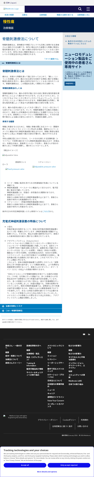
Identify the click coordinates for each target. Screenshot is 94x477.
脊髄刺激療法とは (13, 63)
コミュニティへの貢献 (77, 376)
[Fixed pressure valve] (15, 170)
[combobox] (10, 2)
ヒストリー (52, 359)
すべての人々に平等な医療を (77, 358)
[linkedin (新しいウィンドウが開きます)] (88, 334)
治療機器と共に (83, 15)
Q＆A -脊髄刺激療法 (14, 310)
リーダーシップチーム (55, 364)
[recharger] (44, 168)
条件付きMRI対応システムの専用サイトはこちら (79, 42)
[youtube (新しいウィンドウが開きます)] (83, 334)
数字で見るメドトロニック (55, 370)
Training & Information (31, 364)
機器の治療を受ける (65, 15)
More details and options (47, 472)
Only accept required (69, 465)
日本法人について (54, 380)
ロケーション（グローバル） (55, 376)
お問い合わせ (82, 426)
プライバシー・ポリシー (48, 420)
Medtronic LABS (75, 381)
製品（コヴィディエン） (34, 358)
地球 (70, 371)
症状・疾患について (13, 356)
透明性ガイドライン (55, 397)
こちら (45, 211)
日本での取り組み (76, 384)
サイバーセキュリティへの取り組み (34, 374)
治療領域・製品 (32, 353)
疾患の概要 (9, 15)
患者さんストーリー (13, 363)
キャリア (51, 393)
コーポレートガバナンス (55, 405)
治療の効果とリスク (14, 306)
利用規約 (84, 420)
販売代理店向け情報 (34, 369)
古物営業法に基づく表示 (62, 426)
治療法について (11, 359)
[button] (88, 7)
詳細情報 (69, 83)
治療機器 (43, 15)
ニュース (51, 390)
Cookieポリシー (69, 420)
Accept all (25, 465)
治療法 (24, 15)
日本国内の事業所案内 (55, 385)
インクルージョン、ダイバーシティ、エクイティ (77, 366)
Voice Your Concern (55, 400)
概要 (7, 352)
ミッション (52, 356)
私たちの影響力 (75, 353)
